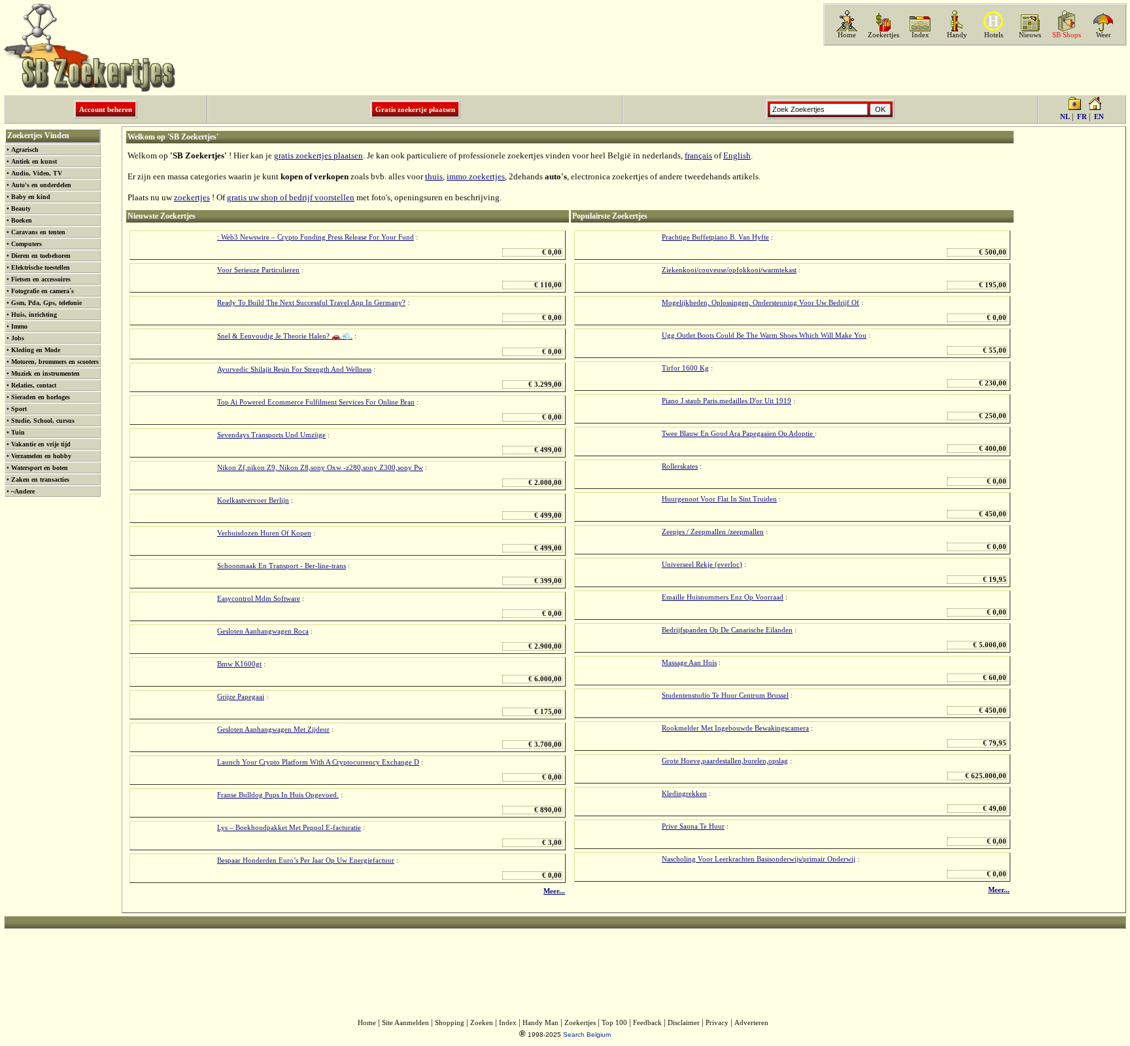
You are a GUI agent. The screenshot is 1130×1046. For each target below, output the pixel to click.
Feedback (647, 1022)
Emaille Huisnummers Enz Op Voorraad (722, 597)
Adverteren (751, 1022)
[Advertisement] (974, 70)
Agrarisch (25, 149)
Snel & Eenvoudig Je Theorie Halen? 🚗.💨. (284, 336)
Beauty (21, 208)
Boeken (21, 220)
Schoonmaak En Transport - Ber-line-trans (281, 565)
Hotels (993, 35)
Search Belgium (587, 1034)
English (737, 155)
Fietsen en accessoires (41, 279)
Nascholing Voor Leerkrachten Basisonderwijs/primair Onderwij (758, 859)
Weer (1103, 35)
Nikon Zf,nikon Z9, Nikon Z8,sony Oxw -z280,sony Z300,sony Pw (320, 467)
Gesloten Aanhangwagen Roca (263, 631)
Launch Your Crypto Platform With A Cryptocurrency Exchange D (318, 762)
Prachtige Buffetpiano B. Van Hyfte (715, 237)
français (698, 155)
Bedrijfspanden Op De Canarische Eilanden (727, 630)
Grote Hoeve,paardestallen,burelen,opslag (725, 761)
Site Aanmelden (405, 1022)
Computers (26, 243)
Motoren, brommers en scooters (55, 361)
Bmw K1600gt (239, 664)
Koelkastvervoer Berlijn (253, 500)
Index (920, 35)
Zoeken (481, 1022)
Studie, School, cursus (43, 420)
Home (847, 35)
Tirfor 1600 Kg (685, 368)
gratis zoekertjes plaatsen (318, 155)
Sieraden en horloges (40, 397)
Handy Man (540, 1022)
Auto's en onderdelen (41, 185)
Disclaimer (684, 1022)
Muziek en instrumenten (45, 373)
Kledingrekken (684, 793)
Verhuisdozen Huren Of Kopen (264, 533)
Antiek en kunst (34, 161)
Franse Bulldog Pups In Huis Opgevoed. (278, 795)
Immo (19, 326)
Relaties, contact (33, 385)
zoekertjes (192, 197)
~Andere (23, 491)
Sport (19, 408)
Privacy (717, 1022)
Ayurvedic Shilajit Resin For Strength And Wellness (294, 369)
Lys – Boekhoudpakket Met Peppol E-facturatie (289, 827)
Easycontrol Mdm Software (258, 598)
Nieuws (1030, 35)
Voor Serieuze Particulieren (258, 270)
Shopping (449, 1022)
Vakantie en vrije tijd (41, 444)
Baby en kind (30, 196)
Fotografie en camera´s (42, 291)
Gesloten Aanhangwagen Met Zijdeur (273, 729)
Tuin (18, 432)
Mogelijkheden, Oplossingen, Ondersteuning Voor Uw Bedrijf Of (760, 302)
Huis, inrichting (34, 314)
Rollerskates (680, 466)
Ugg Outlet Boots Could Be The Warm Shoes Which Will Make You (764, 335)
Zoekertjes (883, 35)
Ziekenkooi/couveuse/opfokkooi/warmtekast (729, 270)
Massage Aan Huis (689, 662)
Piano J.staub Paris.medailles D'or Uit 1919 (726, 401)
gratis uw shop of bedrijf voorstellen (290, 197)
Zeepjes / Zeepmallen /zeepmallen (713, 531)
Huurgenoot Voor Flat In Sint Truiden (719, 499)
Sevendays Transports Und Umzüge (271, 435)
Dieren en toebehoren (41, 255)
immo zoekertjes (476, 176)
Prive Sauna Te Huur (693, 826)
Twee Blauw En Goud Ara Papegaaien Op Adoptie (738, 433)
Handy (957, 35)
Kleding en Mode (35, 349)
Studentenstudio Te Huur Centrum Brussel (725, 695)
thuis (434, 176)
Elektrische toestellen (40, 267)
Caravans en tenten (38, 232)
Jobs (17, 338)
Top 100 (614, 1022)
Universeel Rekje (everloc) (702, 564)
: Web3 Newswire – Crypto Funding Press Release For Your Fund (315, 237)
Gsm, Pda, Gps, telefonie (46, 302)
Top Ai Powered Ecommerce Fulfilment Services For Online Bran (316, 402)
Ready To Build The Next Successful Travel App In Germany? (311, 302)
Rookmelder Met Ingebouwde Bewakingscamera (735, 728)
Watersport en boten (39, 467)
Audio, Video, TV (36, 173)
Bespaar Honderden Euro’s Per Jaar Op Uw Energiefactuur (305, 860)
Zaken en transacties (40, 479)
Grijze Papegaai (240, 696)
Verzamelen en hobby (41, 456)
